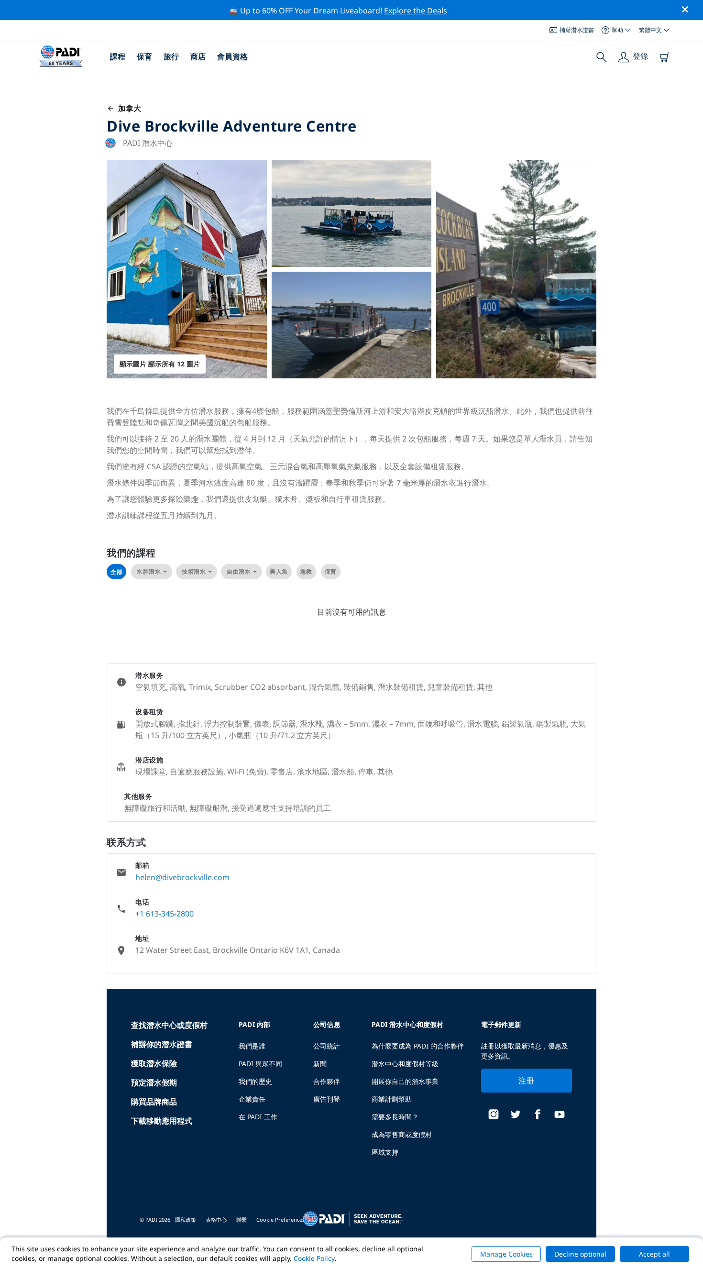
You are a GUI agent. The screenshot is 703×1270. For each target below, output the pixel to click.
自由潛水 (239, 571)
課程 (117, 56)
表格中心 (216, 1219)
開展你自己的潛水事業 (405, 1081)
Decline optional (580, 1254)
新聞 (320, 1063)
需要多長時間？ (395, 1116)
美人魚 (279, 571)
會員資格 (232, 56)
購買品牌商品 (154, 1101)
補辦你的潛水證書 (161, 1044)
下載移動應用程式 (161, 1120)
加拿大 (127, 108)
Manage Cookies (506, 1254)
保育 (144, 56)
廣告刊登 (326, 1099)
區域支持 (385, 1152)
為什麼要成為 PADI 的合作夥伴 (418, 1045)
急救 (306, 571)
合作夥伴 (326, 1081)
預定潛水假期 (154, 1082)
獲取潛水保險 (154, 1063)
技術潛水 (194, 571)
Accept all (654, 1254)
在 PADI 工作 (258, 1116)
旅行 (171, 56)
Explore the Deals (415, 10)
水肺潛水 (149, 571)
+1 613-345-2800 (164, 913)
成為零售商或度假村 (402, 1134)
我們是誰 (252, 1045)
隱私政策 (185, 1219)
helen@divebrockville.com (182, 877)
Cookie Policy (314, 1258)
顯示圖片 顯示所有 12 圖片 (160, 363)
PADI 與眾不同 (260, 1063)
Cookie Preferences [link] (280, 1219)
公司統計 (326, 1045)
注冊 (526, 1080)
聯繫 (241, 1219)
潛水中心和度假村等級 (405, 1063)
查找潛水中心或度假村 (169, 1025)
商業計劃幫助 (392, 1099)
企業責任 (252, 1099)
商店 (198, 56)
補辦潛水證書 (577, 30)
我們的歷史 (255, 1081)
